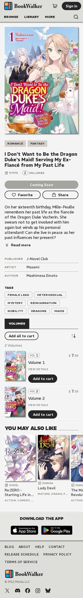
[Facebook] (27, 590)
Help (39, 546)
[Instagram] (38, 590)
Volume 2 (36, 398)
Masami (33, 267)
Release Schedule (22, 554)
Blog (9, 546)
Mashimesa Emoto (42, 275)
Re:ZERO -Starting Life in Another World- (18, 492)
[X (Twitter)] (7, 590)
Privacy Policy (57, 554)
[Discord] (17, 590)
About (25, 546)
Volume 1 (36, 362)
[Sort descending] (73, 336)
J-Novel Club (37, 259)
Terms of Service (21, 562)
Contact (57, 546)
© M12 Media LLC (17, 581)
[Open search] (76, 17)
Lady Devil (46, 488)
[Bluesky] (48, 590)
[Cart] (55, 6)
